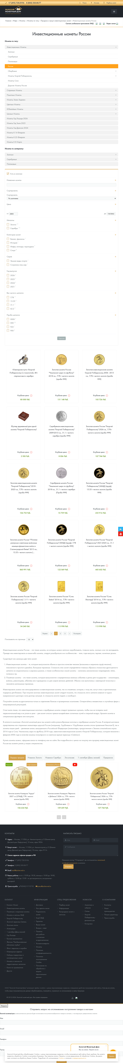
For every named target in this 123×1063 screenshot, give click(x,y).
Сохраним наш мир (19, 264)
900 (12, 330)
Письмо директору (111, 914)
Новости (87, 899)
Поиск (85, 3)
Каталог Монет (12, 905)
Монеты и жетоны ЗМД (15, 915)
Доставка (39, 905)
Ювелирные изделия (14, 951)
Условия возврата (42, 943)
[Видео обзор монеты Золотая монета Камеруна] (75, 764)
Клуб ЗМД (40, 918)
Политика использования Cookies (41, 959)
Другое (9, 971)
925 (12, 326)
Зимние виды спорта (19, 260)
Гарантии (39, 921)
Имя (1, 1018)
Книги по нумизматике (15, 967)
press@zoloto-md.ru (44, 886)
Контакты (107, 905)
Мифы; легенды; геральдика (22, 246)
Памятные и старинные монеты (18, 911)
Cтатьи (87, 911)
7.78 (13, 297)
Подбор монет (64, 905)
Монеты (39, 947)
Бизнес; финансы (18, 239)
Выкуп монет (40, 924)
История (14, 242)
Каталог (9, 899)
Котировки (88, 924)
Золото (14, 224)
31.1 (12, 304)
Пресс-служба (109, 918)
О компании (108, 899)
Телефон (3, 1039)
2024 (13, 282)
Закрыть (4, 1006)
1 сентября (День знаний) (16, 932)
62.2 (12, 308)
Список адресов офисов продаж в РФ (21, 855)
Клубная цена (23, 395)
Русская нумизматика (14, 938)
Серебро (15, 228)
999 (13, 323)
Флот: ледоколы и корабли (17, 948)
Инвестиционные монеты (16, 908)
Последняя (77, 633)
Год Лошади (11, 935)
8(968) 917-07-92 (27, 886)
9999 (13, 319)
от (8, 213)
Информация (41, 899)
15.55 (13, 301)
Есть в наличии (16, 173)
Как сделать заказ (42, 908)
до (105, 213)
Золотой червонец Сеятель (16, 922)
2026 (13, 275)
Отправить (68, 866)
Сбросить (61, 338)
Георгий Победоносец (15, 918)
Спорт (13, 250)
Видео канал (111, 23)
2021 (13, 286)
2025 (13, 279)
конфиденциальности (79, 1058)
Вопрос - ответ (41, 928)
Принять (111, 1056)
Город (2, 1049)
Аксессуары (11, 928)
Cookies (61, 1058)
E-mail (2, 1028)
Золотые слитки (12, 925)
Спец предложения (66, 899)
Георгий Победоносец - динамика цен (90, 917)
